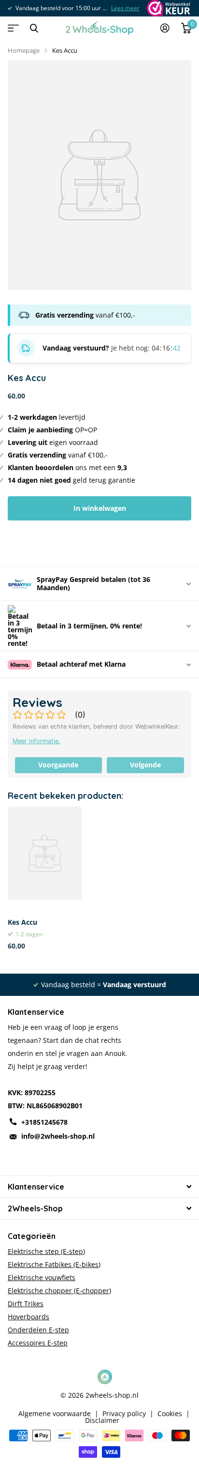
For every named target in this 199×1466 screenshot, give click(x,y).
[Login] (165, 28)
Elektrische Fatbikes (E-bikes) (54, 1264)
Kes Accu (22, 922)
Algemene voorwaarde (54, 1413)
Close (34, 28)
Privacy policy (124, 1413)
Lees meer (125, 8)
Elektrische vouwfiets (41, 1277)
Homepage (24, 50)
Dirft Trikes (25, 1303)
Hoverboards (28, 1316)
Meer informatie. (36, 741)
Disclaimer (102, 1420)
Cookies (169, 1413)
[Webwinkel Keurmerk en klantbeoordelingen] (167, 8)
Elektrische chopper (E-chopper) (59, 1290)
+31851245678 (44, 1122)
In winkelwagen (99, 508)
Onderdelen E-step (38, 1329)
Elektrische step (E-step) (46, 1251)
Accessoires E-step (38, 1342)
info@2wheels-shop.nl (58, 1136)
